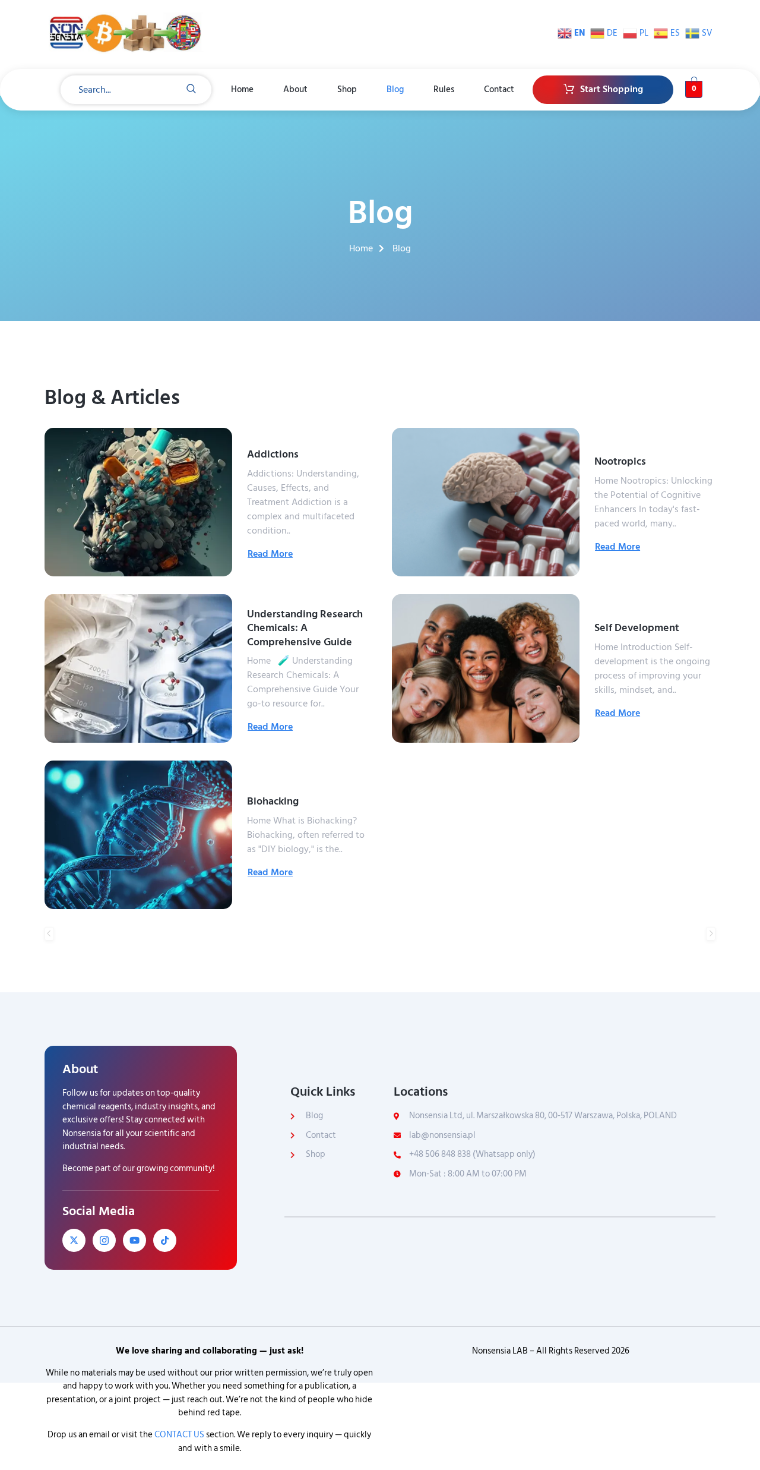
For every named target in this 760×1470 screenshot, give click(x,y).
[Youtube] (134, 1240)
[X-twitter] (74, 1240)
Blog (395, 89)
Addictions (273, 454)
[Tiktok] (164, 1240)
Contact (499, 89)
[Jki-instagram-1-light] (104, 1240)
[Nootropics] (486, 502)
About (295, 89)
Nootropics (620, 461)
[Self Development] (486, 668)
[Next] (710, 934)
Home (242, 89)
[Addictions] (138, 502)
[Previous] (49, 934)
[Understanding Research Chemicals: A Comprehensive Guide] (138, 668)
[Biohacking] (138, 835)
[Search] (191, 90)
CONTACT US (179, 1434)
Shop (347, 89)
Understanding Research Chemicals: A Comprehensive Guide (305, 628)
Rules (443, 89)
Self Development (636, 627)
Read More (270, 553)
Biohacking (273, 801)
